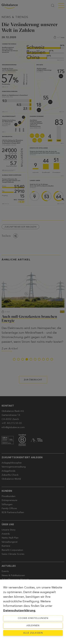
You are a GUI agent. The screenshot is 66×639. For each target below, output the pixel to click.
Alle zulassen (33, 633)
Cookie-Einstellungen (33, 618)
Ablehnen (32, 625)
